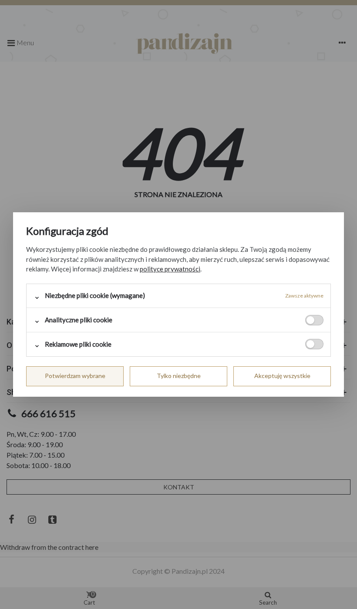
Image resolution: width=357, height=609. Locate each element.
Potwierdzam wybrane (75, 375)
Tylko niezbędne (179, 375)
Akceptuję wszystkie (282, 375)
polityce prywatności (170, 269)
